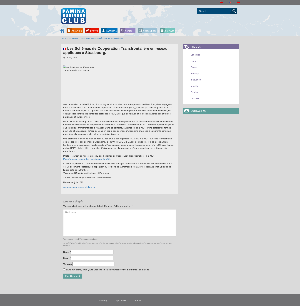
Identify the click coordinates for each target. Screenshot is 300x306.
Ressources (150, 31)
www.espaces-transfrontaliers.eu (79, 187)
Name (67, 252)
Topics (129, 31)
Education (195, 54)
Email (66, 258)
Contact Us (199, 111)
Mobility (194, 86)
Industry (195, 73)
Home (63, 38)
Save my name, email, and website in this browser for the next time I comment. (107, 269)
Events (94, 31)
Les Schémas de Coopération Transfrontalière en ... (103, 38)
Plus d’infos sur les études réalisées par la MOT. (87, 159)
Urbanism (195, 98)
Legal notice (121, 300)
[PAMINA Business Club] (73, 16)
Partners (111, 31)
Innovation (196, 79)
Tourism (194, 92)
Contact (169, 31)
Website (67, 264)
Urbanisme (73, 38)
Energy (194, 61)
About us (77, 31)
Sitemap (103, 300)
